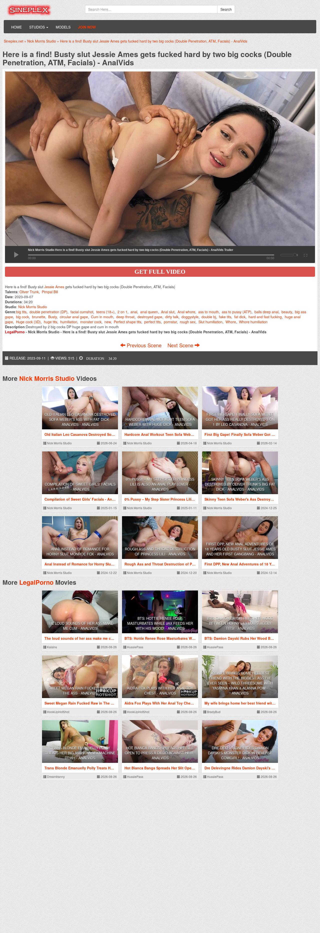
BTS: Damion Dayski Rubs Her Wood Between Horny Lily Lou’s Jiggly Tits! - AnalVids (240, 623)
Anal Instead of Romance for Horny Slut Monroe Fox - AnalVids (80, 551)
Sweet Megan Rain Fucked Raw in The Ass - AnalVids (80, 691)
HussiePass (134, 647)
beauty (287, 311)
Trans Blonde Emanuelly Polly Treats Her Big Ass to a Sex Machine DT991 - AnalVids (80, 752)
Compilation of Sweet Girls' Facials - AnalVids (80, 487)
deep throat (125, 316)
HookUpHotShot (57, 712)
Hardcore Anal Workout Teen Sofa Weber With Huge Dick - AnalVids (160, 422)
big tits (21, 311)
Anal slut (167, 311)
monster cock (91, 321)
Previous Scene (144, 345)
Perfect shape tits (127, 321)
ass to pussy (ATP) (237, 311)
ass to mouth (208, 311)
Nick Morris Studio (32, 306)
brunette (38, 316)
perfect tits (152, 321)
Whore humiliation (253, 321)
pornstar (170, 321)
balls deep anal (266, 311)
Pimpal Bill (50, 291)
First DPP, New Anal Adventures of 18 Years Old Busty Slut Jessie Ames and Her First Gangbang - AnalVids (240, 548)
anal (133, 311)
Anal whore (186, 311)
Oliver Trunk (29, 291)
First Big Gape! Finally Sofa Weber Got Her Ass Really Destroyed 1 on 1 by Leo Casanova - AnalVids (240, 419)
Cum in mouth (102, 316)
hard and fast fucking (265, 316)
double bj (209, 316)
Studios (37, 27)
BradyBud (213, 712)
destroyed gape (150, 316)
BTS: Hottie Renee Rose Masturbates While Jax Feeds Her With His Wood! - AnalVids (160, 623)
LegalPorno (36, 582)
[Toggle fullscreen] (305, 254)
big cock (22, 316)
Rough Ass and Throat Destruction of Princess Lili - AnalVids (160, 551)
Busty (52, 316)
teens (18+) (105, 311)
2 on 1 (123, 311)
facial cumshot (81, 311)
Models (63, 27)
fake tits (225, 316)
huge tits (50, 321)
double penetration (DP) (49, 311)
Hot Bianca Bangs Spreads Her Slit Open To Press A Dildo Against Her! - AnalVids (160, 752)
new (107, 321)
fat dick (240, 316)
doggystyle (190, 316)
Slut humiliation (210, 321)
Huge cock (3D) (28, 321)
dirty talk (171, 316)
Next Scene (181, 345)
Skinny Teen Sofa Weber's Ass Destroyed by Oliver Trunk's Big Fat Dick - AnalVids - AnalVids (240, 484)
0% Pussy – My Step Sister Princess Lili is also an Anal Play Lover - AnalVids (160, 484)
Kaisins (51, 647)
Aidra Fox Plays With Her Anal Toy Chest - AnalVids (160, 691)
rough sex (188, 321)
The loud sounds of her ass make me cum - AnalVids (80, 626)
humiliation (68, 321)
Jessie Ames (54, 286)
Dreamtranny (55, 776)
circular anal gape (74, 316)
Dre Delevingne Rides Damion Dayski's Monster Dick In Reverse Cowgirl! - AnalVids (240, 752)
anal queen (149, 311)
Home (16, 27)
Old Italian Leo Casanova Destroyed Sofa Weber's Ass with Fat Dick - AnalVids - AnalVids (80, 419)
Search (226, 9)
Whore (231, 321)
